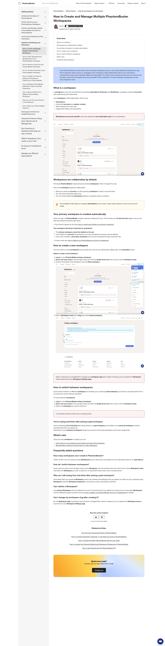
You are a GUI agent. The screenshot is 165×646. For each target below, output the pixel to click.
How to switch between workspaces (68, 54)
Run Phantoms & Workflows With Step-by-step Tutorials (31, 131)
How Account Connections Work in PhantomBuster (98, 533)
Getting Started (71, 11)
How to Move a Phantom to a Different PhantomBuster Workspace (32, 94)
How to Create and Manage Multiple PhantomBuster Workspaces (32, 51)
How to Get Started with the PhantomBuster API (99, 548)
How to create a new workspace (67, 51)
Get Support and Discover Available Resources (30, 113)
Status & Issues (99, 3)
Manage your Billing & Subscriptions (29, 154)
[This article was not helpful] (102, 517)
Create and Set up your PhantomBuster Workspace (30, 23)
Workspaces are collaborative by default (69, 45)
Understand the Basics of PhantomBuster (30, 17)
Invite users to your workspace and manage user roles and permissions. (80, 443)
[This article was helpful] (96, 517)
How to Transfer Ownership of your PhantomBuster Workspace (34, 71)
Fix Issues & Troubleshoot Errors (31, 147)
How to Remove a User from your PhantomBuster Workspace (33, 66)
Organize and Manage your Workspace (90, 11)
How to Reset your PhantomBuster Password (34, 107)
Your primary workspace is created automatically (72, 48)
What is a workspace (63, 42)
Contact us (99, 570)
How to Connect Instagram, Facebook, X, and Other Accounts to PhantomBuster (99, 537)
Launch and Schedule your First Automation (32, 38)
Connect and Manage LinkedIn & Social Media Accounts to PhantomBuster (31, 30)
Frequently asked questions (65, 60)
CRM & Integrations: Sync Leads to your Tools (31, 139)
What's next (60, 57)
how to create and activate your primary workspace (96, 224)
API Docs (111, 3)
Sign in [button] (143, 3)
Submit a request (133, 3)
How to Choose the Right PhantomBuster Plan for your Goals (99, 540)
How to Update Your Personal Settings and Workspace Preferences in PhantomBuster (99, 544)
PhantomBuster (58, 11)
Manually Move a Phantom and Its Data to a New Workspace (76, 445)
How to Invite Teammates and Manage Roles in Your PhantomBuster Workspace (32, 59)
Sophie (61, 26)
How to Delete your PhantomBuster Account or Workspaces (105, 493)
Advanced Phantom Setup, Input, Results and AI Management (31, 121)
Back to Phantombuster (83, 3)
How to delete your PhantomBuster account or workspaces (88, 240)
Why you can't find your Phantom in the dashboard (33, 101)
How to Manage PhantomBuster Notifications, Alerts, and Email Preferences (33, 86)
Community (121, 3)
